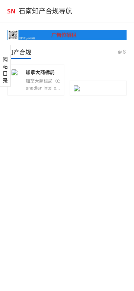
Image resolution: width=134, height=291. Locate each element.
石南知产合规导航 (45, 11)
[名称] (67, 35)
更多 (122, 52)
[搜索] (124, 11)
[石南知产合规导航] (11, 11)
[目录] (111, 11)
